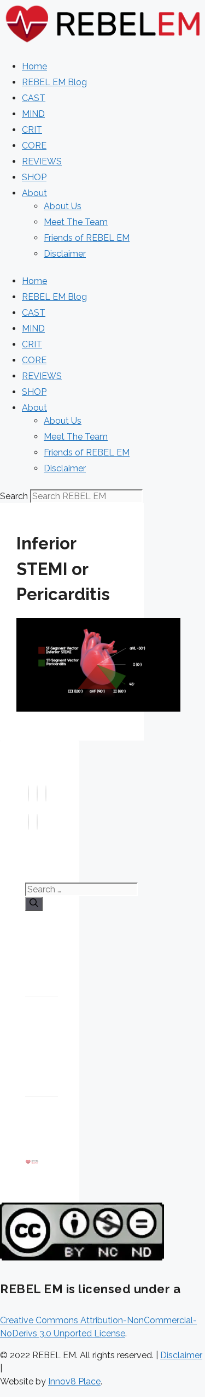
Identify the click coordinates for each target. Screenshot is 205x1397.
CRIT (32, 130)
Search (14, 496)
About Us (62, 206)
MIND (33, 114)
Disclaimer (65, 253)
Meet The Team (76, 222)
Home (34, 66)
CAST (33, 98)
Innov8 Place (74, 1381)
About (34, 193)
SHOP (34, 177)
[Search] (34, 904)
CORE (34, 145)
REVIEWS (42, 161)
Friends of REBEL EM (87, 238)
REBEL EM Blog (54, 82)
